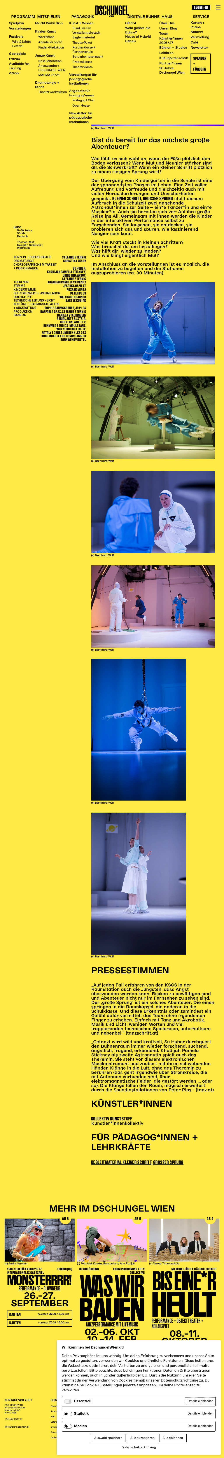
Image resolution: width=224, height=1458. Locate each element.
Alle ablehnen (173, 1438)
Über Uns (167, 23)
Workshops (46, 37)
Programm (23, 17)
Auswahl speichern (108, 1438)
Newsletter (199, 47)
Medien (80, 1426)
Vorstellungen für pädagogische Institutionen (83, 79)
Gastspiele (17, 53)
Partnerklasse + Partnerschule (84, 49)
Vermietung (200, 37)
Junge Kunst (45, 55)
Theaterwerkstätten (52, 92)
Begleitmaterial (83, 37)
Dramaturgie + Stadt (47, 85)
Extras (14, 59)
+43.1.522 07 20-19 (13, 1419)
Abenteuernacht (50, 42)
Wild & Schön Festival (21, 44)
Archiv (14, 73)
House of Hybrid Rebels (138, 39)
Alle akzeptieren (142, 1438)
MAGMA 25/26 (49, 75)
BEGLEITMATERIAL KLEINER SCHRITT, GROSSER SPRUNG (137, 1162)
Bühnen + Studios (173, 47)
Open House (81, 105)
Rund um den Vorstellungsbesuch (86, 30)
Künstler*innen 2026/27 (171, 41)
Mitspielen (48, 17)
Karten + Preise (198, 25)
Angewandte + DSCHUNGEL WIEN (51, 68)
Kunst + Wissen (81, 23)
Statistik (81, 1413)
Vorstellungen (20, 28)
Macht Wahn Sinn (49, 23)
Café (194, 42)
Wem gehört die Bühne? (137, 30)
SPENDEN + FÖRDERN (200, 63)
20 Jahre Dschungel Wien (171, 70)
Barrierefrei (201, 7)
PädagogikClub (83, 100)
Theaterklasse (82, 67)
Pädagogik (82, 17)
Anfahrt (197, 32)
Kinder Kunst (45, 31)
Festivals (16, 36)
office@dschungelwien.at (16, 1427)
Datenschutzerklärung (138, 1447)
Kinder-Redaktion (51, 47)
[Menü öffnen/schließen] (218, 7)
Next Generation (50, 61)
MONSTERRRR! (39, 1280)
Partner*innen (170, 63)
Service (201, 17)
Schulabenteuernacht (87, 56)
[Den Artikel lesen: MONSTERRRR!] (40, 1240)
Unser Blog (168, 28)
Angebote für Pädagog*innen (81, 93)
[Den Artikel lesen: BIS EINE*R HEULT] (184, 1240)
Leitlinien (166, 53)
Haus (166, 17)
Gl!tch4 (130, 23)
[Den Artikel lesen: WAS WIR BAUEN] (112, 1240)
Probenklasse (82, 62)
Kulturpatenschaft (173, 58)
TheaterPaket (82, 42)
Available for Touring (19, 66)
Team (163, 33)
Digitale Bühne (143, 17)
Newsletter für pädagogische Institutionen (81, 118)
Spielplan (16, 23)
